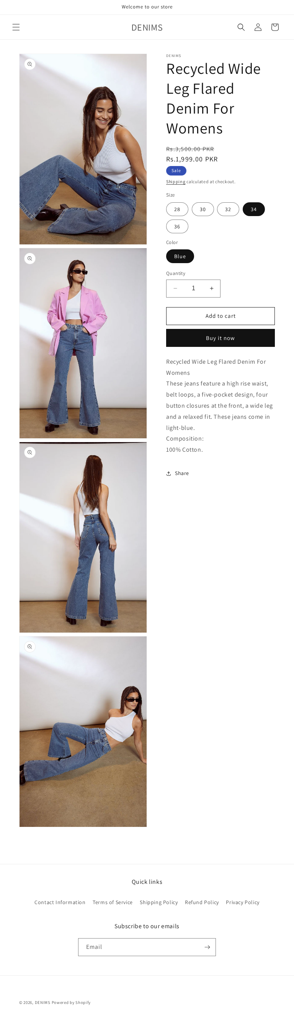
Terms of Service (113, 902)
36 (177, 226)
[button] (16, 27)
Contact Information (59, 902)
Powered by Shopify (71, 1002)
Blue (180, 256)
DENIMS (43, 1002)
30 (203, 209)
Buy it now (220, 338)
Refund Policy (202, 902)
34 (254, 209)
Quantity (175, 273)
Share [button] (182, 473)
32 (228, 209)
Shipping (176, 181)
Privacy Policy (242, 902)
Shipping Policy (159, 902)
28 (177, 209)
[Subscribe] (207, 947)
